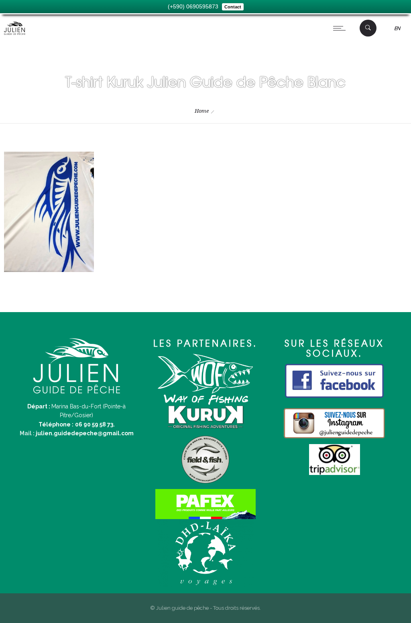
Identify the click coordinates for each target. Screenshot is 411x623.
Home (202, 111)
